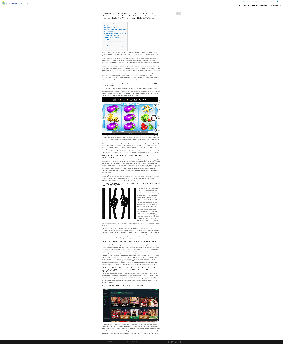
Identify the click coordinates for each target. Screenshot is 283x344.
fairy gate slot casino (153, 90)
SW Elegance (137, 342)
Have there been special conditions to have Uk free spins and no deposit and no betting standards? (115, 43)
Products (254, 5)
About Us (246, 5)
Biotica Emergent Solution (118, 342)
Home (239, 5)
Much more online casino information (114, 47)
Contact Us (274, 5)
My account (263, 5)
